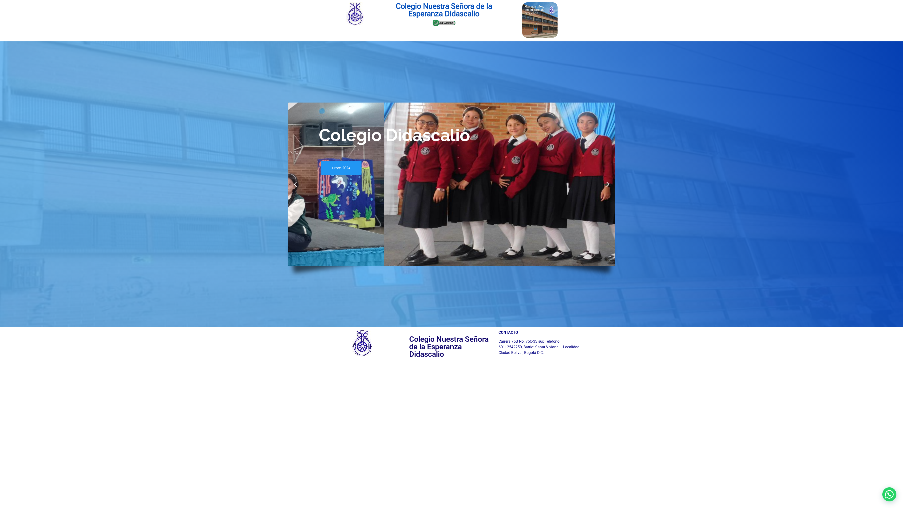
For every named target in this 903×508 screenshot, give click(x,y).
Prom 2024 (341, 167)
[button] (608, 184)
